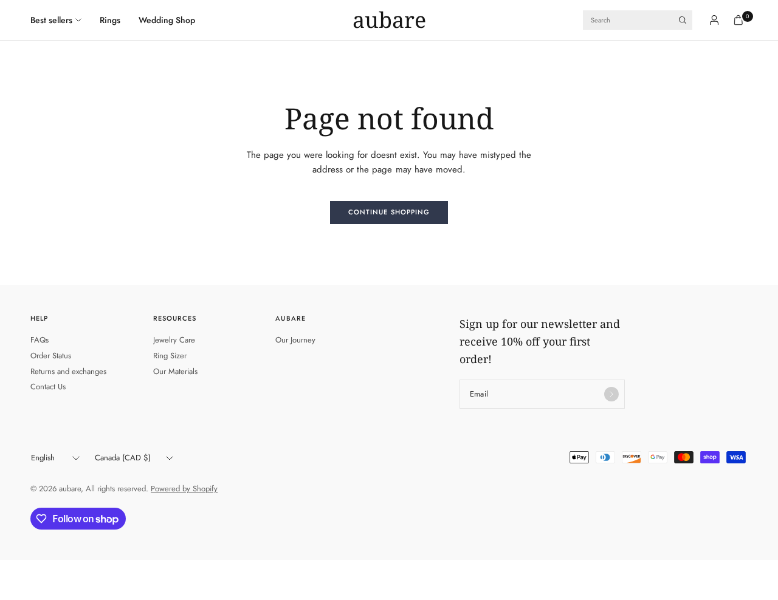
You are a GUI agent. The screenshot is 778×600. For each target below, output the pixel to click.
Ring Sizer (170, 355)
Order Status (50, 355)
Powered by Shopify (184, 488)
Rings (110, 20)
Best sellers (51, 20)
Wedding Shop (167, 20)
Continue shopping (389, 212)
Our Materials (175, 371)
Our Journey (295, 340)
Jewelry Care (174, 340)
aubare (389, 20)
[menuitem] (60, 20)
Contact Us (48, 386)
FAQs (39, 340)
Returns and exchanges (68, 371)
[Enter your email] (611, 394)
